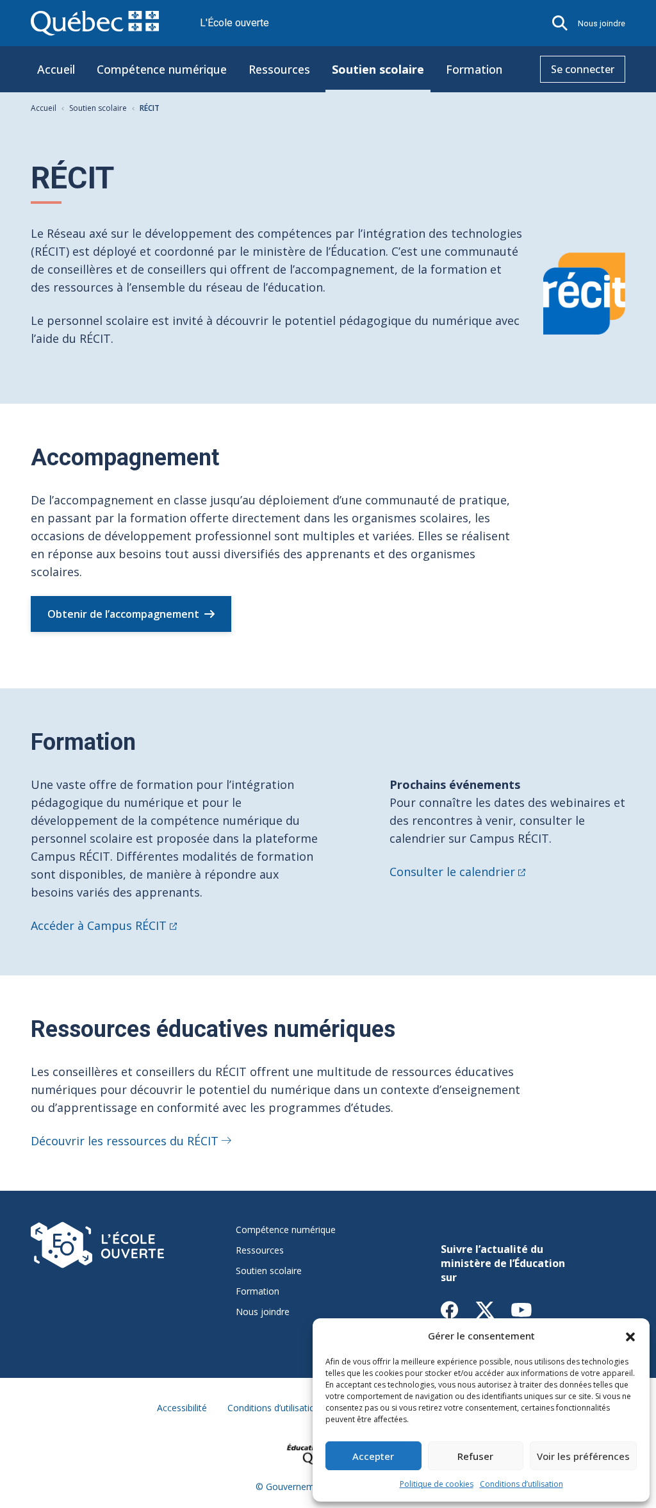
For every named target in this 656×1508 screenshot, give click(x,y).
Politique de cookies (436, 1484)
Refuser (475, 1456)
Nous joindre (601, 23)
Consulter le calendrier (452, 871)
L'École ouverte (234, 23)
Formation (474, 69)
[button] (630, 1335)
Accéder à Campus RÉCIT (99, 925)
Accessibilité (182, 1408)
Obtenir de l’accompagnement (123, 614)
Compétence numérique (162, 69)
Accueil (56, 69)
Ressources (279, 69)
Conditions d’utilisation (521, 1484)
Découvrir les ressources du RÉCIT (124, 1140)
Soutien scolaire (378, 69)
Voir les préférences (583, 1456)
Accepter (373, 1456)
